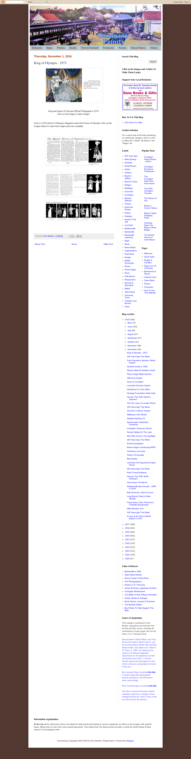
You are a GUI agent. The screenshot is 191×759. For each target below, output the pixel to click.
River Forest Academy (137, 472)
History (128, 213)
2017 (127, 524)
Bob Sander (132, 459)
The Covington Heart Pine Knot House (149, 180)
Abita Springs (130, 159)
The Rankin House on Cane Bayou (149, 237)
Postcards (108, 48)
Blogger (130, 741)
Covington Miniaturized (135, 591)
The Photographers (133, 581)
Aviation (128, 172)
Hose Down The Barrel (137, 482)
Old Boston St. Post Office (138, 389)
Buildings (129, 188)
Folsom (128, 204)
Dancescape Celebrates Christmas (137, 423)
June (130, 327)
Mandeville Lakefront (129, 236)
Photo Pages (130, 269)
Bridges (128, 185)
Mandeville (129, 232)
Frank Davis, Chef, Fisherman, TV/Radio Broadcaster (140, 503)
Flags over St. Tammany (150, 267)
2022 (127, 543)
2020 (127, 536)
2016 (127, 319)
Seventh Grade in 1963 (137, 366)
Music (127, 244)
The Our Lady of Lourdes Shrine (141, 403)
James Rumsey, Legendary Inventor (141, 588)
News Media (130, 247)
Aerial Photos (130, 166)
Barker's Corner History (150, 207)
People (128, 257)
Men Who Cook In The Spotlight (141, 436)
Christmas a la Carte (136, 451)
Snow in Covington (135, 382)
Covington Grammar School (139, 428)
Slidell (127, 288)
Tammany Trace (129, 296)
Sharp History (138, 48)
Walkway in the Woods (137, 414)
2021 (127, 539)
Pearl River (129, 254)
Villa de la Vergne (134, 378)
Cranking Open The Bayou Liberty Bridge (150, 226)
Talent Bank (130, 292)
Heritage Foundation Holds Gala (141, 393)
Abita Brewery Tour (135, 508)
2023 (127, 547)
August (131, 334)
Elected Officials (128, 199)
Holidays (128, 216)
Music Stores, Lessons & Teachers (140, 601)
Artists (127, 169)
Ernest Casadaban (135, 443)
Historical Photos (129, 208)
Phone (127, 266)
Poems (122, 48)
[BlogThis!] (72, 236)
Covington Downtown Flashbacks (149, 169)
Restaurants (130, 280)
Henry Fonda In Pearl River (137, 578)
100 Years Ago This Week (138, 356)
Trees (127, 306)
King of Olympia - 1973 (137, 353)
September (133, 338)
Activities (128, 163)
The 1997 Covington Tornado (148, 190)
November (132, 345)
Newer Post (40, 244)
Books (72, 48)
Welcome (37, 48)
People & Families (148, 261)
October (131, 342)
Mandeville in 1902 (133, 571)
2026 (127, 558)
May (130, 323)
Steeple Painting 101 (136, 418)
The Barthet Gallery (133, 604)
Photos (61, 48)
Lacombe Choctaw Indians (138, 385)
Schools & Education (129, 284)
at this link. (152, 686)
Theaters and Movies (130, 302)
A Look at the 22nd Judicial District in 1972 (139, 517)
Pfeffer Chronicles (129, 262)
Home (74, 244)
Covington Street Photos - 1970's (150, 159)
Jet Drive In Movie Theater (138, 411)
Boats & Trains (131, 181)
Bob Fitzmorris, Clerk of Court (140, 492)
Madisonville (130, 228)
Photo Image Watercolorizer (139, 374)
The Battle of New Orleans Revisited (141, 595)
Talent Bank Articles (133, 575)
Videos (154, 48)
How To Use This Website (150, 291)
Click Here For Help (133, 122)
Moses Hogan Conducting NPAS (141, 447)
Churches (129, 191)
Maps (49, 48)
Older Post (108, 244)
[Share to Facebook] (78, 236)
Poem (127, 273)
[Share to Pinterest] (80, 236)
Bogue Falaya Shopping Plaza (150, 215)
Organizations (131, 251)
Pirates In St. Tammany (135, 585)
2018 (127, 528)
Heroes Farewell (89, 48)
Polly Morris (130, 276)
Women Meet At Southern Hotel (141, 370)
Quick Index (149, 257)
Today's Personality (135, 455)
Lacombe (129, 225)
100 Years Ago (131, 156)
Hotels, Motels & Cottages (136, 598)
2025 (127, 555)
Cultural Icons (150, 277)
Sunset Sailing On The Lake (139, 432)
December (132, 349)
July (130, 330)
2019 (127, 532)
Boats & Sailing (128, 177)
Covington (129, 195)
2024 (127, 551)
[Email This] (70, 236)
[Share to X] (75, 236)
